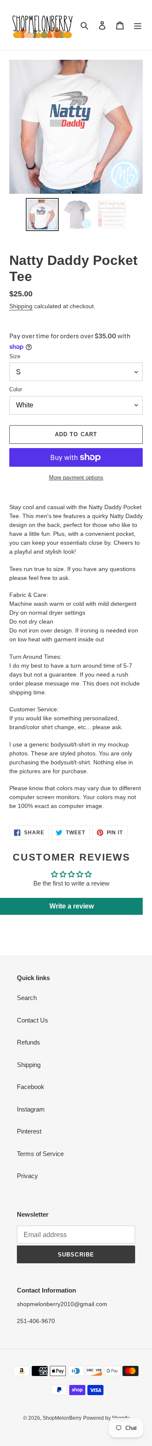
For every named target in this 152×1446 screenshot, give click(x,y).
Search (27, 997)
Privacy (27, 1175)
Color (15, 389)
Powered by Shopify (106, 1418)
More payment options (76, 477)
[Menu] (138, 25)
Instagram (31, 1109)
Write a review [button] (71, 906)
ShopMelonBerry (62, 1418)
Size (14, 356)
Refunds (28, 1042)
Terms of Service (40, 1153)
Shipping (21, 306)
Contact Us (32, 1020)
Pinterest (29, 1131)
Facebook (30, 1086)
